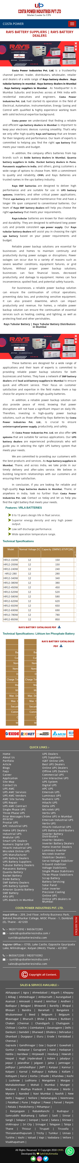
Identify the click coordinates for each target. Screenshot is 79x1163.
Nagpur (20, 1098)
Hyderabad (35, 1058)
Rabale (37, 1111)
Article (7, 764)
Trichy (40, 1133)
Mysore (10, 1093)
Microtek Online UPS (16, 851)
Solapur (21, 1120)
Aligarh (55, 992)
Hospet (10, 1058)
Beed (32, 1014)
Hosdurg (53, 1054)
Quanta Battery (13, 872)
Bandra (26, 1010)
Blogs (6, 768)
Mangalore (48, 1080)
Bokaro (52, 1019)
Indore (51, 1058)
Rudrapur (63, 1111)
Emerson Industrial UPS (57, 820)
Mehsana (52, 1089)
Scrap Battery (51, 878)
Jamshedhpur (27, 1067)
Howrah (66, 1054)
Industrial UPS (12, 834)
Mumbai (50, 1084)
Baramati (43, 1010)
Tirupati (44, 1128)
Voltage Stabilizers (54, 867)
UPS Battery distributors (58, 830)
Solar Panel (49, 885)
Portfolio (8, 761)
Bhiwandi (40, 1005)
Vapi (41, 1137)
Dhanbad (11, 1036)
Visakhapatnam (15, 1142)
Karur (23, 1076)
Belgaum (47, 1014)
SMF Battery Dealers (16, 882)
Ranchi (45, 1111)
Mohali (35, 1084)
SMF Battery (11, 893)
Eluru (40, 1036)
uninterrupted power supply (20, 426)
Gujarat (51, 1045)
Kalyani (10, 1071)
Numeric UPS (51, 799)
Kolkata (52, 1071)
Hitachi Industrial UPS (56, 827)
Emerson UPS (51, 792)
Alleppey (68, 992)
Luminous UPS (51, 795)
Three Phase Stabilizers (57, 874)
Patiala (12, 1106)
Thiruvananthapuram (19, 1133)
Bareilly (54, 1005)
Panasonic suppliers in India (19, 166)
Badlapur (11, 1005)
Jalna (51, 1063)
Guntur (10, 1049)
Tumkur (53, 1133)
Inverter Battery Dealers (58, 843)
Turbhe (10, 1137)
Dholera (51, 1032)
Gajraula (11, 1045)
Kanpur (53, 1067)
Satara (55, 1120)
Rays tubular (19, 218)
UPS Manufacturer (15, 854)
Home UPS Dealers (15, 830)
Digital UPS (49, 785)
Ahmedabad (39, 992)
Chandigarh (42, 1023)
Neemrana (66, 1098)
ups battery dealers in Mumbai (38, 125)
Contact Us (10, 785)
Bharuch (28, 1019)
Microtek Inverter (53, 854)
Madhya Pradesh (31, 1089)
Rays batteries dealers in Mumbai (40, 489)
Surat (44, 1120)
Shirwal (66, 1120)
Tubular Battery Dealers (18, 865)
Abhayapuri (13, 992)
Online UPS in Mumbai (57, 816)
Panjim (69, 1102)
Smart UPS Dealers (15, 841)
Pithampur (43, 1106)
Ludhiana (31, 1080)
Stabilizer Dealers (54, 857)
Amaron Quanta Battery (18, 889)
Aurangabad (63, 997)
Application (10, 778)
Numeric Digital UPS (16, 844)
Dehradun (65, 1032)
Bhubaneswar (14, 1014)
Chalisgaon (63, 1023)
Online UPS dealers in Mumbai (56, 900)
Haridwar (22, 1054)
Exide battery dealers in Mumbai (44, 157)
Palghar (35, 1102)
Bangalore (63, 1010)
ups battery (63, 142)
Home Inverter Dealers (57, 847)
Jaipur (9, 1063)
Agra (26, 992)
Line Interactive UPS (55, 778)
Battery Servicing (53, 881)
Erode (50, 1036)
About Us (9, 757)
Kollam (66, 1071)
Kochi (70, 1076)
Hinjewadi (38, 1054)
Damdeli (24, 1032)
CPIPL (40, 175)
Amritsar (51, 1001)
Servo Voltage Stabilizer (57, 861)
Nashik (59, 1093)
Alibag (12, 997)
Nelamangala (49, 1098)
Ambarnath (45, 997)
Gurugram (39, 1049)
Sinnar (66, 1115)
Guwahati (65, 1045)
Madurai (11, 1089)
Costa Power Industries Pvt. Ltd (34, 432)
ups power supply (51, 227)
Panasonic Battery (14, 868)
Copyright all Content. (42, 974)
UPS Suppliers (51, 757)
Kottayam (11, 1076)
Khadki (45, 1076)
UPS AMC (9, 788)
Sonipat (33, 1120)
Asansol (10, 1001)
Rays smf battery (46, 133)
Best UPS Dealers (53, 764)
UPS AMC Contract (15, 806)
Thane (9, 1128)
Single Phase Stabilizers (58, 871)
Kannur (66, 1067)
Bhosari (10, 1010)
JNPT (42, 1067)
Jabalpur (65, 1058)
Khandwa (58, 1076)
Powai (47, 1102)
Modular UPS (11, 837)
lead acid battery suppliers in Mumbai (41, 380)
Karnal (23, 1071)
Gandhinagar (27, 1045)
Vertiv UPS (49, 813)
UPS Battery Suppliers (17, 861)
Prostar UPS (10, 822)
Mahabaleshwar (15, 1084)
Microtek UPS (51, 809)
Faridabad (64, 1036)
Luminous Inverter (54, 850)
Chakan (10, 1023)
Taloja (67, 1124)
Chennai (24, 1023)
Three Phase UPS (14, 813)
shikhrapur (12, 1124)
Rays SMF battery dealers (28, 207)
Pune (25, 1102)
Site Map (8, 781)
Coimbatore (37, 1027)
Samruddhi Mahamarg (20, 1115)
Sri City (27, 1124)
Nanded (24, 1093)
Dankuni (11, 1032)
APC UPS (47, 788)
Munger (65, 1084)
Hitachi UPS (50, 802)
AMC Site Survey (13, 799)
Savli (55, 1115)
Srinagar (40, 1124)
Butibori (66, 1019)
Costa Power (13, 24)
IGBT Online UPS (53, 761)
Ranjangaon (17, 1111)
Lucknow (14, 1080)
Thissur (26, 1128)
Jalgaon (38, 1063)
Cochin (22, 1027)
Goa (41, 1045)
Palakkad (13, 1102)
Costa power (19, 120)
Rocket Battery (12, 875)
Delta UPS (48, 806)
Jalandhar (24, 1063)
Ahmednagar (27, 997)
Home (6, 754)
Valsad (32, 1137)
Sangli (9, 1120)
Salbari (43, 1115)
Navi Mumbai (42, 1093)
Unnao (66, 1133)
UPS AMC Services (14, 792)
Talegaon (54, 1124)
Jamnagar (64, 1063)
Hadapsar (24, 1049)
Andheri (66, 1001)
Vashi (21, 1137)
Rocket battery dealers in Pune (56, 162)
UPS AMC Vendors (14, 795)
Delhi (68, 1027)
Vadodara (53, 1137)
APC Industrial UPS (15, 826)
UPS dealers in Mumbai (18, 900)
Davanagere (54, 1027)
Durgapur (27, 1036)
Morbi (66, 1089)
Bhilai (40, 1019)
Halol (52, 1049)
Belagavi (26, 1005)
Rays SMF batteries (24, 185)
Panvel (58, 1102)
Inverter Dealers (53, 840)
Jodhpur (10, 1067)
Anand (38, 1001)
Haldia (9, 1054)
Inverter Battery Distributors (52, 835)
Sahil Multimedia (48, 1153)
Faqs (6, 771)
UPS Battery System (15, 886)
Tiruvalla (63, 1128)
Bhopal (66, 1005)
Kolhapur (38, 1071)
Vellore (67, 1137)
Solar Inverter (51, 888)
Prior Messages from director (16, 818)
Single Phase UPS (14, 809)
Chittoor (10, 1027)
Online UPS (49, 895)
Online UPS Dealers (55, 768)
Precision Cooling (53, 892)
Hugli (22, 1058)
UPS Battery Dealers (16, 858)
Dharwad (37, 1032)
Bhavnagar (12, 1019)
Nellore (32, 1098)
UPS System (50, 781)
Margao (65, 1080)
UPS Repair (10, 802)
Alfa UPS (8, 896)
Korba (33, 1076)
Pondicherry (26, 1106)
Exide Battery (11, 879)
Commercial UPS (53, 775)
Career (7, 775)
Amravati (24, 1001)
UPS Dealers (50, 754)
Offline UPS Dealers (55, 771)
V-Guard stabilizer (54, 864)
